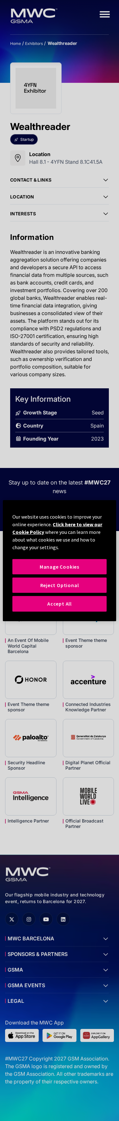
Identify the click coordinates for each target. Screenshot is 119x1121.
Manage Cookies (59, 566)
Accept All (59, 603)
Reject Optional (59, 585)
